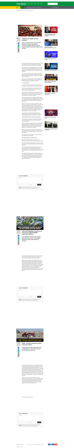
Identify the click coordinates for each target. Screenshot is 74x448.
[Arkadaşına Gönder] (18, 48)
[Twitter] (18, 44)
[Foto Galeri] (57, 0)
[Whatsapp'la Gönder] (18, 47)
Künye (29, 3)
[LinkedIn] (18, 45)
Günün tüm (55, 7)
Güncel (31, 3)
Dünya (41, 3)
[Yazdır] (18, 50)
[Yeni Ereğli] (21, 3)
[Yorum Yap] (18, 51)
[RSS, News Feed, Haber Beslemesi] (57, 444)
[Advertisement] (12, 22)
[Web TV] (55, 0)
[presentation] (19, 7)
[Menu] (48, 4)
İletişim (34, 444)
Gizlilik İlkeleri (38, 444)
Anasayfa (29, 444)
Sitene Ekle (42, 444)
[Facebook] (18, 43)
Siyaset (38, 3)
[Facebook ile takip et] (49, 444)
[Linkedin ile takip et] (53, 444)
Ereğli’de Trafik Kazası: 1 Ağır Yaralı (31, 7)
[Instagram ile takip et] (55, 444)
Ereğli (35, 3)
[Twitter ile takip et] (51, 444)
